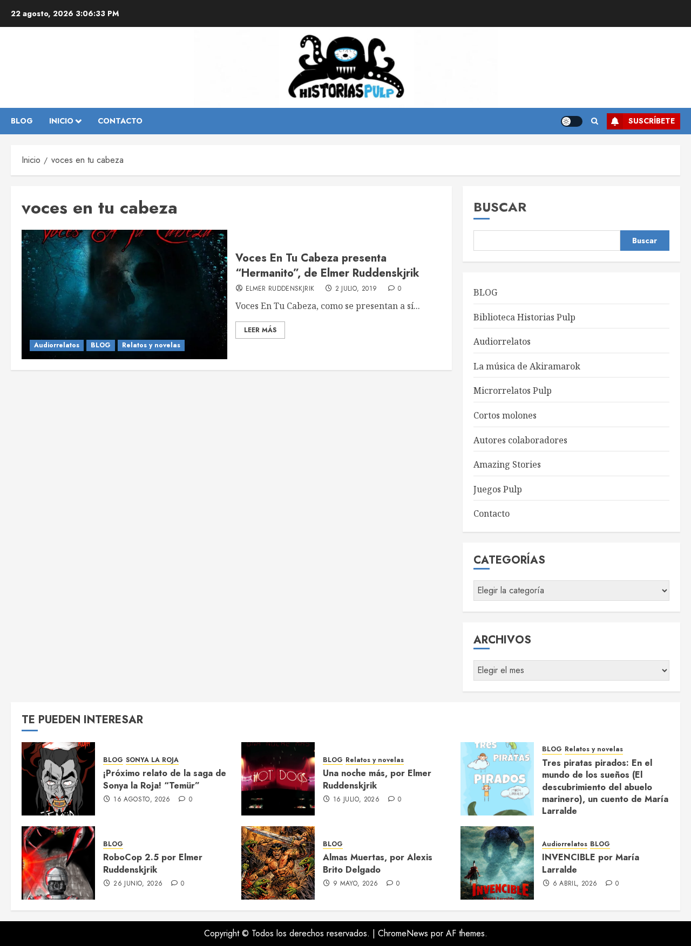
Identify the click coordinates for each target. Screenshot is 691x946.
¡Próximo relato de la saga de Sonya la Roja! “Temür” (164, 779)
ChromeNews (403, 933)
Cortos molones (505, 415)
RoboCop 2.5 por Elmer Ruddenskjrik (152, 863)
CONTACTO (120, 120)
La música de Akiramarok (526, 366)
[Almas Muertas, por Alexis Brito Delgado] (278, 863)
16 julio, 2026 (356, 800)
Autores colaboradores (520, 440)
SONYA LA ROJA (152, 760)
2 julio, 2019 (356, 289)
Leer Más (260, 330)
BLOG (22, 120)
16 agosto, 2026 (141, 800)
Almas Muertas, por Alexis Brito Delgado (377, 863)
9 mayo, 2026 (355, 884)
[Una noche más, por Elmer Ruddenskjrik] (278, 778)
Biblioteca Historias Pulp (524, 317)
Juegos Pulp (497, 489)
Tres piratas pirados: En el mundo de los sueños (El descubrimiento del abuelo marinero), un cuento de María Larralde (605, 787)
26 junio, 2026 (137, 884)
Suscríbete (651, 120)
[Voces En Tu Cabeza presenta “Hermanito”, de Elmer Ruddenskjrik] (124, 294)
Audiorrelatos (56, 345)
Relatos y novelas (151, 345)
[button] (594, 121)
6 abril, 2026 (575, 884)
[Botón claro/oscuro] (571, 121)
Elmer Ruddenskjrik (280, 289)
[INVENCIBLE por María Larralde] (497, 863)
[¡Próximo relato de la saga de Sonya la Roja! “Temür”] (58, 778)
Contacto (491, 513)
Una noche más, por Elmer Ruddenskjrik (377, 779)
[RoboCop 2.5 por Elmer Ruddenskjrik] (58, 863)
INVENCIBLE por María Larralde (590, 863)
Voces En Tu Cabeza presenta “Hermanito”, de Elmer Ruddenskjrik (327, 265)
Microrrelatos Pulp (512, 390)
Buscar (499, 206)
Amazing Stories (507, 464)
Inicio (61, 120)
